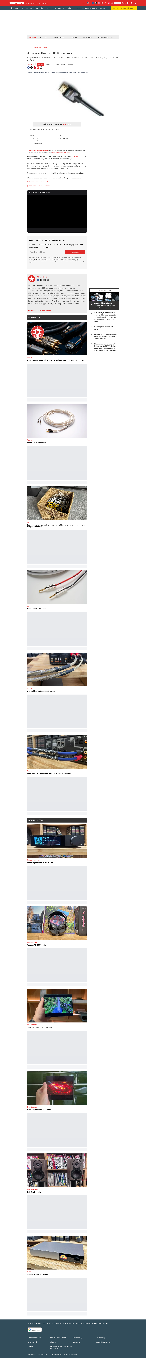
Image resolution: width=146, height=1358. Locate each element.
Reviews (25, 8)
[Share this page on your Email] (41, 67)
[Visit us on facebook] (93, 3)
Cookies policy (100, 1338)
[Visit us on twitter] (96, 3)
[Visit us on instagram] (99, 3)
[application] (57, 211)
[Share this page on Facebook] (28, 67)
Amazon (75, 156)
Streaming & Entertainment (87, 8)
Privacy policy (77, 1338)
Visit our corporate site (100, 1323)
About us (53, 1342)
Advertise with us (33, 1342)
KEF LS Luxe (44, 37)
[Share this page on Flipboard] (38, 67)
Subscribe (117, 3)
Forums (115, 8)
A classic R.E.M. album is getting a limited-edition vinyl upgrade (104, 305)
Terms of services (53, 257)
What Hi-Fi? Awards (128, 8)
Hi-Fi (41, 8)
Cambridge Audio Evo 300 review (103, 328)
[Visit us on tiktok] (108, 3)
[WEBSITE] (45, 280)
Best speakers (87, 37)
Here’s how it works (82, 73)
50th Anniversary (59, 37)
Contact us (76, 1342)
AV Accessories (36, 47)
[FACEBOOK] (38, 280)
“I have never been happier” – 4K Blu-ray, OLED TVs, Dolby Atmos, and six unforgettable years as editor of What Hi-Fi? (105, 347)
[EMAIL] (48, 280)
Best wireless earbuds (105, 37)
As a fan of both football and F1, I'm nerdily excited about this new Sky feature (105, 336)
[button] (136, 3)
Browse (102, 8)
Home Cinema (68, 8)
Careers (30, 1346)
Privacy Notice (33, 259)
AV (28, 47)
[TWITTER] (41, 280)
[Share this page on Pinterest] (35, 67)
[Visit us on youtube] (102, 3)
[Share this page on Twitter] (31, 67)
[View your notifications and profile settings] (132, 3)
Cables (45, 47)
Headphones (51, 8)
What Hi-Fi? (51, 64)
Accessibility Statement (103, 1342)
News (17, 8)
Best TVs (74, 37)
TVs (59, 8)
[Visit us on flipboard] (105, 3)
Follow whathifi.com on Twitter (38, 182)
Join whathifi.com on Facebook (38, 186)
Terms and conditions (35, 1338)
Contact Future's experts (58, 1338)
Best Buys (34, 8)
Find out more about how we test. (61, 152)
